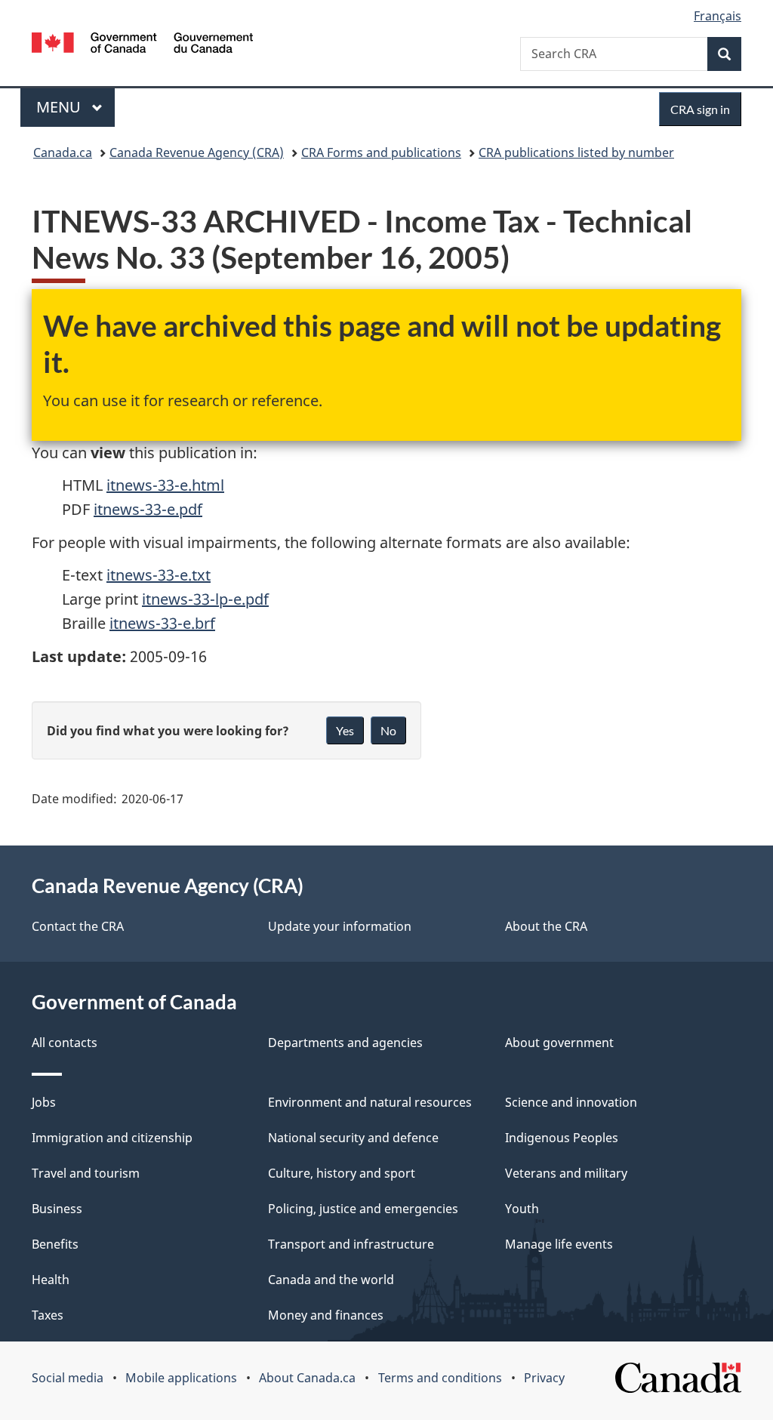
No (388, 730)
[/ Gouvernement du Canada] (142, 44)
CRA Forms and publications (381, 152)
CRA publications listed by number (576, 152)
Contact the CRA (78, 926)
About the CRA (546, 926)
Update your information (339, 926)
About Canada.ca (307, 1377)
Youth (522, 1208)
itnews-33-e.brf (162, 623)
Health (50, 1279)
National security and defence (353, 1137)
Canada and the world (331, 1279)
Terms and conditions (440, 1377)
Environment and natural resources (370, 1102)
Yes (345, 730)
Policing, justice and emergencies (363, 1208)
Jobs (44, 1102)
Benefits (55, 1244)
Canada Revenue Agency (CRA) (196, 152)
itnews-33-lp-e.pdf (205, 599)
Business (57, 1208)
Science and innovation (571, 1102)
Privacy (544, 1377)
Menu (60, 107)
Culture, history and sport (341, 1173)
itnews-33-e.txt (158, 575)
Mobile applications (181, 1377)
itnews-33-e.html (165, 485)
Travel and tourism (86, 1173)
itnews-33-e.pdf (148, 509)
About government (559, 1042)
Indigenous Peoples (561, 1137)
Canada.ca (62, 152)
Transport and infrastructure (351, 1244)
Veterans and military (566, 1173)
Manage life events (559, 1244)
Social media (67, 1377)
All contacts (64, 1042)
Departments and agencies (345, 1042)
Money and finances (325, 1315)
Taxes (47, 1315)
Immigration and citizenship (112, 1137)
